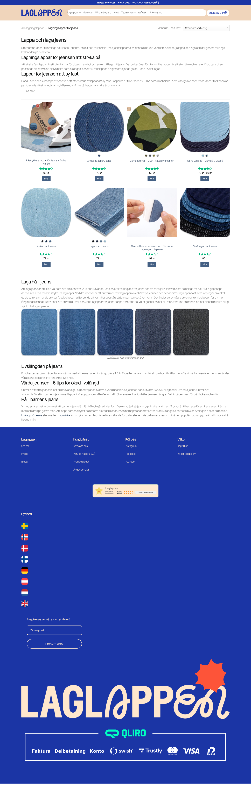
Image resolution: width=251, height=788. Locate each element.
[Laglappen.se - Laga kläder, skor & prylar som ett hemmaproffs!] (41, 12)
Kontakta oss (80, 446)
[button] (157, 2)
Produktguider (81, 461)
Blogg (24, 461)
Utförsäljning (155, 13)
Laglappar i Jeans (99, 246)
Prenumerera (54, 643)
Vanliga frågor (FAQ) (84, 453)
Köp (99, 178)
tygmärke (64, 415)
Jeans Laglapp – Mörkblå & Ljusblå (205, 160)
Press (24, 453)
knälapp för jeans (31, 415)
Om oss (25, 446)
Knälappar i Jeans (46, 246)
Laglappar (72, 13)
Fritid (116, 13)
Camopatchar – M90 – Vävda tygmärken (152, 160)
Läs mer (30, 91)
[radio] (99, 155)
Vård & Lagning (103, 13)
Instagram (131, 446)
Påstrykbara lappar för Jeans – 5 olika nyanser (46, 162)
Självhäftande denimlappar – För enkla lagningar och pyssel (152, 248)
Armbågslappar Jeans (99, 160)
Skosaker (88, 13)
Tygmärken (127, 13)
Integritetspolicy (187, 453)
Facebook (131, 453)
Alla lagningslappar (32, 28)
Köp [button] (46, 178)
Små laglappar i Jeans (205, 246)
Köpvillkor (183, 446)
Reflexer (142, 13)
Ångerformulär (81, 469)
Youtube (130, 461)
